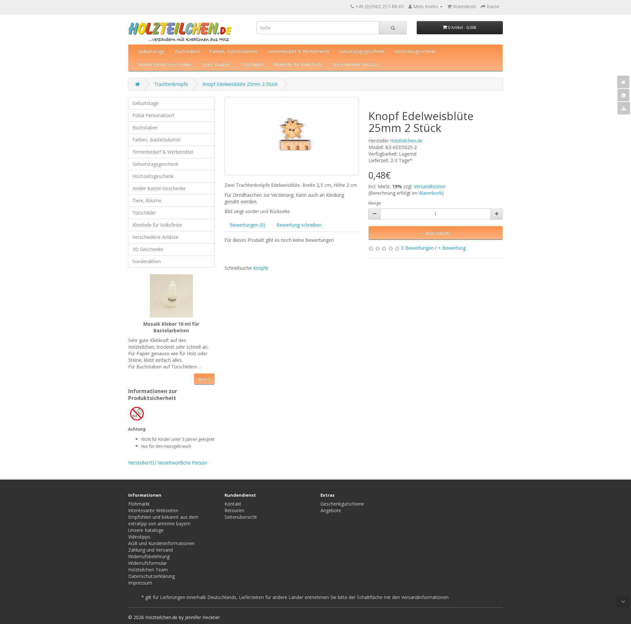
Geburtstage (151, 51)
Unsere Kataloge (146, 530)
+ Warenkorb (435, 233)
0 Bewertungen (417, 248)
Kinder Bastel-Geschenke (165, 64)
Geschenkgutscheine (342, 504)
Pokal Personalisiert (153, 115)
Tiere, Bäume (215, 64)
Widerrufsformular (147, 563)
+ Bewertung (452, 248)
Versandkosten (429, 186)
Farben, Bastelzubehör (234, 51)
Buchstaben (187, 51)
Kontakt (232, 504)
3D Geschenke (147, 249)
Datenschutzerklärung (151, 576)
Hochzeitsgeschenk (414, 51)
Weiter (204, 379)
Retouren (234, 510)
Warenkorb (430, 193)
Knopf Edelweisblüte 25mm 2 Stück (239, 84)
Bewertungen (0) (247, 225)
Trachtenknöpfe (171, 84)
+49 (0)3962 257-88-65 (379, 6)
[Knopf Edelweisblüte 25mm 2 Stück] (291, 136)
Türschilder (252, 64)
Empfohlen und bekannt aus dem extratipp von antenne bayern (163, 520)
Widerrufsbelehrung (149, 556)
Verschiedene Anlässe (356, 64)
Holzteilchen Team (148, 569)
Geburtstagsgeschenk (362, 51)
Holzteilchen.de (406, 140)
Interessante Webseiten (153, 510)
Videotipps (139, 537)
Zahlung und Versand (150, 550)
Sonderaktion (146, 261)
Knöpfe (261, 268)
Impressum (140, 583)
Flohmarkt (139, 504)
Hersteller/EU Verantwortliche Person (167, 463)
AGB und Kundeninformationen (161, 543)
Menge (374, 203)
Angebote (330, 510)
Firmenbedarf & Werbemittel (298, 51)
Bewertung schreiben (298, 225)
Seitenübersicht (240, 517)
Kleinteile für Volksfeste (298, 64)
